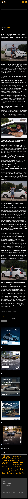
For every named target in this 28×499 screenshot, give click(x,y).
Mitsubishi (9, 467)
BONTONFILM (12, 458)
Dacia (12, 471)
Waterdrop (4, 458)
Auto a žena (3, 27)
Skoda (6, 457)
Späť (5, 321)
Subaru (22, 471)
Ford (23, 473)
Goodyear (19, 467)
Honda (18, 473)
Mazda (4, 471)
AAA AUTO (12, 465)
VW (18, 461)
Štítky (2, 316)
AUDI (18, 465)
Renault (10, 473)
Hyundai (18, 469)
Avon (5, 463)
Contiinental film (16, 456)
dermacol (12, 460)
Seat (5, 316)
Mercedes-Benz (16, 463)
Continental (5, 460)
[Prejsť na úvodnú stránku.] (4, 2)
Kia (8, 471)
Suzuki (17, 471)
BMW (9, 469)
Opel (3, 473)
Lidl (18, 458)
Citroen (22, 465)
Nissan (4, 469)
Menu (23, 2)
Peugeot (5, 465)
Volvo (3, 467)
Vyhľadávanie (26, 2)
